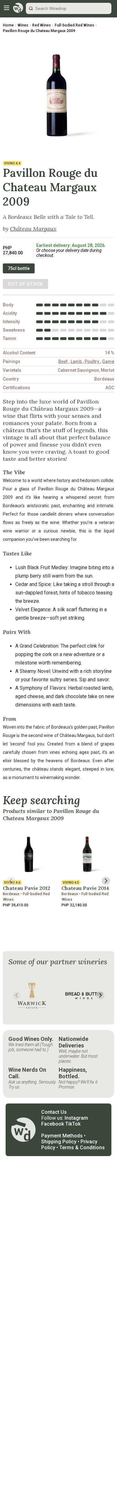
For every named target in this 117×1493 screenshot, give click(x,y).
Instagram (76, 1118)
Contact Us (54, 1112)
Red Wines (41, 25)
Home (8, 25)
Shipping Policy (58, 1142)
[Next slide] (106, 880)
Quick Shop (29, 918)
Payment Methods (62, 1136)
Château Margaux (33, 228)
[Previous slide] (11, 880)
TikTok (72, 1124)
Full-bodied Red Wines (74, 25)
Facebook (52, 1124)
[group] (31, 995)
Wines (22, 25)
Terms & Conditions (82, 1147)
